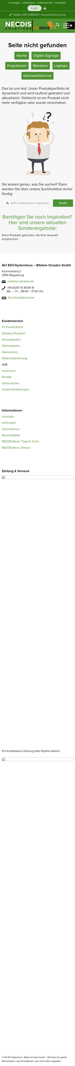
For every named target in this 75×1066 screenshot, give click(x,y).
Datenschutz (10, 352)
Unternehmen (10, 383)
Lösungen (8, 416)
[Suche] (55, 25)
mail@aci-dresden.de (20, 281)
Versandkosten (11, 339)
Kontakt (6, 377)
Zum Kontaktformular (21, 297)
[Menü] (64, 25)
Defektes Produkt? (13, 333)
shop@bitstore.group (53, 14)
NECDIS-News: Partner (16, 448)
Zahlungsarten (11, 346)
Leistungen (9, 423)
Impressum (9, 371)
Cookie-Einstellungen (15, 389)
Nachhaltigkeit (11, 435)
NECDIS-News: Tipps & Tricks (20, 441)
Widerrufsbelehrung (14, 358)
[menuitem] (14, 2)
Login (34, 8)
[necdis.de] (31, 25)
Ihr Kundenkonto (12, 327)
